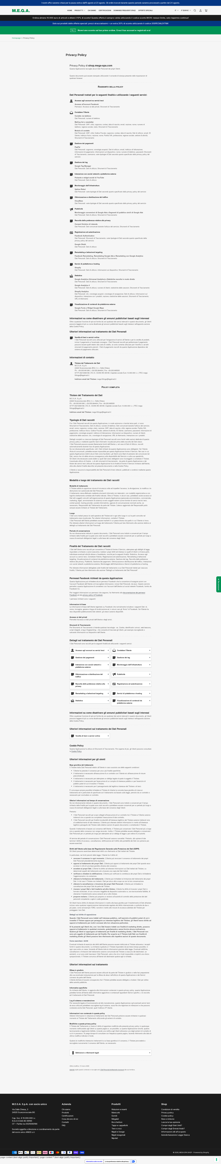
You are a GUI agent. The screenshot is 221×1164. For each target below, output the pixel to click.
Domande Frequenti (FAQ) (125, 10)
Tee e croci (117, 1128)
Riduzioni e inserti (119, 1109)
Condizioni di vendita (170, 1109)
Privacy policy (167, 1112)
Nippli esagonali (118, 1135)
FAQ (63, 1125)
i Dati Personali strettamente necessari (112, 1070)
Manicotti (116, 1112)
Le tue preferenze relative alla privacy (117, 1161)
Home (69, 10)
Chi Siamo (92, 10)
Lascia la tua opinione (170, 1122)
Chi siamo (66, 1109)
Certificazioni (105, 10)
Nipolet (115, 1138)
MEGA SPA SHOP (185, 1152)
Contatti (65, 1122)
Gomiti (114, 1116)
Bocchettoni (117, 1122)
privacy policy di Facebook (93, 595)
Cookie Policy (76, 751)
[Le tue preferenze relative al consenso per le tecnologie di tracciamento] (216, 1159)
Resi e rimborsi (167, 1119)
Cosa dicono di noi (70, 1119)
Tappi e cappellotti (120, 1125)
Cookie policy (167, 1116)
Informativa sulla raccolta (94, 1161)
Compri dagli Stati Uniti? (171, 1125)
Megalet (115, 1119)
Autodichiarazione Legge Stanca (175, 1135)
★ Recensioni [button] (218, 584)
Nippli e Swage (118, 1132)
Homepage (16, 38)
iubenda (72, 1070)
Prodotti (79, 10)
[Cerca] (195, 10)
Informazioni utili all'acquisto (173, 1132)
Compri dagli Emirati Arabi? (173, 1128)
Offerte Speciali (145, 10)
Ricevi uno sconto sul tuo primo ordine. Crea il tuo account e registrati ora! (114, 30)
